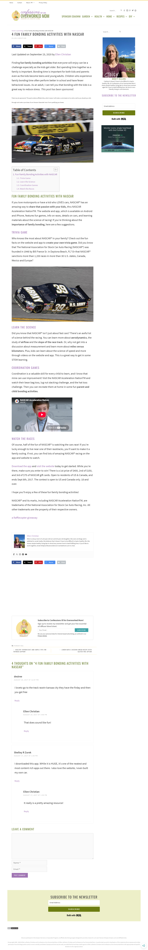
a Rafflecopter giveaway (24, 517)
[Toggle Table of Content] (54, 169)
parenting (20, 31)
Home (11, 3)
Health (98, 16)
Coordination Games (29, 185)
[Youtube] (26, 554)
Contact (19, 3)
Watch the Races (27, 188)
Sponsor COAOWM (71, 16)
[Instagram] (20, 554)
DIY (130, 16)
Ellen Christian (63, 54)
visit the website (45, 466)
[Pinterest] (23, 554)
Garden (86, 16)
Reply (17, 700)
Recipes (120, 16)
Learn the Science (27, 181)
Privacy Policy (43, 3)
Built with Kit (119, 119)
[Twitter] (17, 554)
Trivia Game (25, 178)
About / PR (29, 3)
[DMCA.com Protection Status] (12, 928)
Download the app (22, 466)
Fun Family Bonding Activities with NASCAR (36, 174)
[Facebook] (14, 554)
